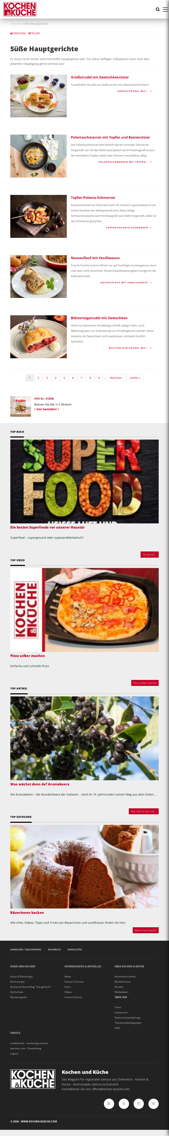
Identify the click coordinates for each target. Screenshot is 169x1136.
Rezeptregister (18, 997)
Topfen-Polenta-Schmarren (93, 197)
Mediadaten (121, 992)
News (68, 976)
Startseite (15, 23)
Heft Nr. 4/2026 (44, 398)
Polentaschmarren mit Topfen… (124, 161)
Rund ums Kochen (22, 966)
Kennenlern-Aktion (125, 976)
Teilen (35, 33)
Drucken (19, 33)
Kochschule (16, 992)
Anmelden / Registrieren (25, 949)
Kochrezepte (17, 981)
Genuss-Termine (74, 981)
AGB (117, 1028)
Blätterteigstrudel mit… (129, 347)
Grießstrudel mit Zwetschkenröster (100, 77)
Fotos (68, 987)
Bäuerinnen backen (27, 912)
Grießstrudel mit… (133, 91)
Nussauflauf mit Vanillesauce (95, 258)
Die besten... (150, 554)
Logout (14, 1053)
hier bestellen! (47, 409)
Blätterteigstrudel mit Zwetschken (99, 318)
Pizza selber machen (27, 655)
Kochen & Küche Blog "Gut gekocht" (30, 987)
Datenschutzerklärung (127, 1017)
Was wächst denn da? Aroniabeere (39, 784)
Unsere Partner (73, 997)
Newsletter (75, 949)
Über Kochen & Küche (129, 966)
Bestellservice (123, 981)
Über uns (121, 997)
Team (118, 1007)
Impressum (121, 1012)
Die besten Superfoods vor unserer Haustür (47, 527)
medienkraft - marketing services (29, 1043)
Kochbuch (54, 949)
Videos (68, 992)
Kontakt (119, 987)
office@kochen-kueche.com (111, 1089)
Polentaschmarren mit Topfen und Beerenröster (110, 137)
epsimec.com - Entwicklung (25, 1048)
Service (15, 1033)
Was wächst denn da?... (144, 811)
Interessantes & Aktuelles (83, 966)
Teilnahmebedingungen (128, 1023)
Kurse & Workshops (21, 976)
